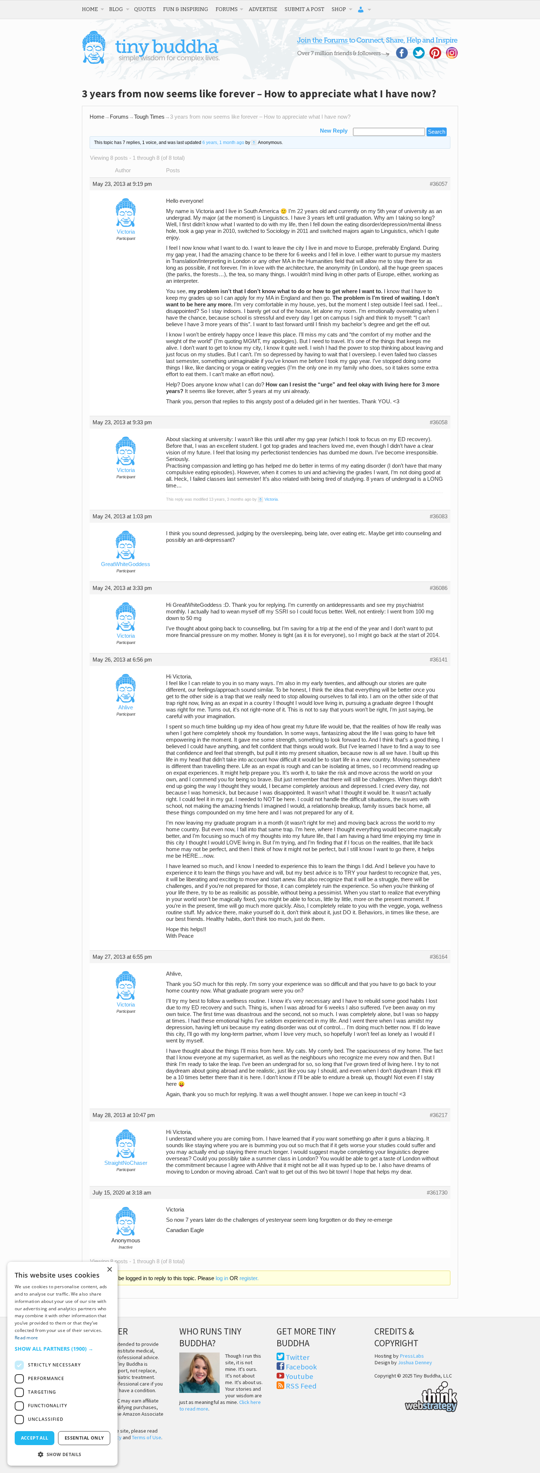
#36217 (438, 1115)
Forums (227, 9)
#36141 (438, 660)
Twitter (298, 1357)
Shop (339, 9)
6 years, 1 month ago (223, 142)
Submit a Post (304, 9)
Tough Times (149, 117)
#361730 (437, 1193)
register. (249, 1278)
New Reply (334, 131)
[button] (62, 1348)
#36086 (438, 588)
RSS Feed (301, 1386)
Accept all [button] (34, 1438)
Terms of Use (146, 1437)
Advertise (263, 9)
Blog (116, 9)
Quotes (145, 9)
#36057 (438, 184)
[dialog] (62, 1364)
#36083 (438, 516)
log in (222, 1278)
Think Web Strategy (416, 1395)
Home (90, 9)
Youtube (299, 1376)
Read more (26, 1338)
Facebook (301, 1367)
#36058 (438, 422)
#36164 (438, 957)
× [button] (109, 1269)
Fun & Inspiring (185, 9)
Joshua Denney (415, 1362)
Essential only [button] (84, 1438)
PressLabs (412, 1356)
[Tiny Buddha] (151, 62)
